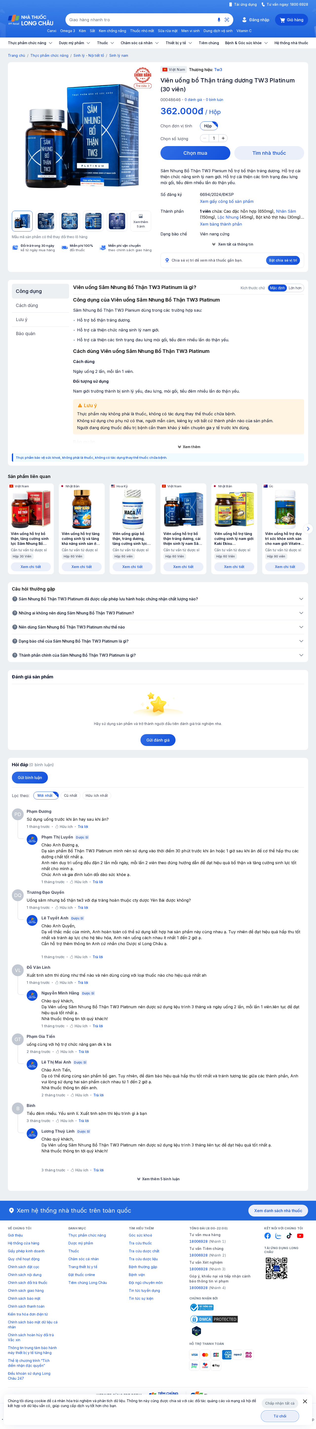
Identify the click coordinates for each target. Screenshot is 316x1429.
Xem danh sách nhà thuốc (278, 1210)
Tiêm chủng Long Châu (87, 1282)
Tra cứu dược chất (144, 1251)
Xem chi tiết (31, 567)
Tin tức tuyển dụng (144, 1290)
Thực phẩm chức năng (49, 55)
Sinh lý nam (118, 55)
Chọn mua (195, 153)
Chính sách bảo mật (24, 1298)
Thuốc (73, 1251)
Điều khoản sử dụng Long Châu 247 (29, 1375)
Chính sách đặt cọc (24, 1267)
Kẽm (82, 31)
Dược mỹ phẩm (80, 1243)
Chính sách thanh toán (26, 1306)
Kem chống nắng (112, 31)
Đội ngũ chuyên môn (146, 1282)
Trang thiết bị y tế (82, 1267)
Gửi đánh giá (158, 740)
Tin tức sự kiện (141, 1298)
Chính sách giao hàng (26, 1290)
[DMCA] (214, 1319)
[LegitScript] (214, 1331)
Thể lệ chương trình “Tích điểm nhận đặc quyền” (29, 1363)
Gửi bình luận (30, 777)
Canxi (51, 31)
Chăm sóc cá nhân (83, 1259)
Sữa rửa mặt (168, 31)
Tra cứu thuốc (140, 1243)
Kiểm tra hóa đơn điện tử (28, 1314)
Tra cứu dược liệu (143, 1259)
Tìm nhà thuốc (269, 153)
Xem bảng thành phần (221, 224)
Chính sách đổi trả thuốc (27, 1282)
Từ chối (280, 1416)
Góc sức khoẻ (140, 1235)
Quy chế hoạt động (24, 1259)
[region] (82, 136)
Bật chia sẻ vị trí (283, 260)
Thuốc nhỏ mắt (142, 31)
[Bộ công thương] (201, 1307)
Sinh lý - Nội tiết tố (89, 55)
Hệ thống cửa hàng (23, 1243)
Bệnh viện (137, 1275)
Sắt (92, 31)
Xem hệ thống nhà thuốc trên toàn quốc (74, 1210)
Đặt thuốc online (81, 1275)
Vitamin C (244, 31)
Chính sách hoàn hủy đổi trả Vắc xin (31, 1337)
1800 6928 (299, 4)
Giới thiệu (15, 1235)
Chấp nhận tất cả (280, 1403)
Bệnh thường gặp (143, 1267)
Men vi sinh (190, 31)
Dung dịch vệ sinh (218, 31)
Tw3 (218, 69)
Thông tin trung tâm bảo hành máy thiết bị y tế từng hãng (32, 1350)
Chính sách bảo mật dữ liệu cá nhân (33, 1324)
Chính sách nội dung (24, 1275)
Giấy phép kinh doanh (26, 1251)
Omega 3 (67, 31)
